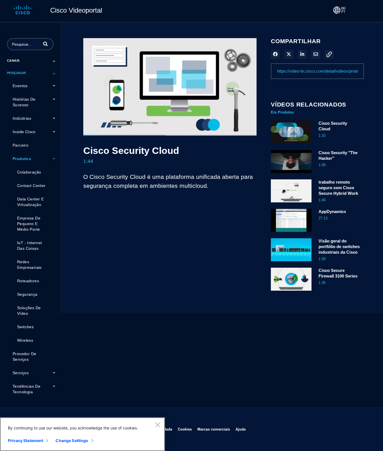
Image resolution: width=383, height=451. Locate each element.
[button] (45, 44)
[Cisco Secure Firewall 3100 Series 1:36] (291, 292)
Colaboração (29, 172)
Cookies (185, 429)
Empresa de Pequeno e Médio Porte (28, 224)
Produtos (22, 158)
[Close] (157, 424)
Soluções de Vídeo (29, 311)
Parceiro (20, 145)
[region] (82, 434)
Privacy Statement (25, 440)
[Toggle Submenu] (54, 61)
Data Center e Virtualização (30, 202)
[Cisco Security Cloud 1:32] (291, 145)
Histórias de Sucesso (24, 102)
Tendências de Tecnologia (26, 389)
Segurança (27, 294)
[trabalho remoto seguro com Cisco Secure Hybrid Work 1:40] (291, 204)
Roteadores (28, 281)
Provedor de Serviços (24, 356)
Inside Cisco (24, 131)
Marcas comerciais (213, 429)
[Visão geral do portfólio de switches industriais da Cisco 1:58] (291, 262)
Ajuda (241, 429)
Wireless (25, 340)
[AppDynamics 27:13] (291, 233)
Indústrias (22, 118)
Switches (25, 327)
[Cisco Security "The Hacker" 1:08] (291, 174)
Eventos (20, 86)
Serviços (21, 373)
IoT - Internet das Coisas (29, 245)
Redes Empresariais (29, 265)
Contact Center (31, 185)
